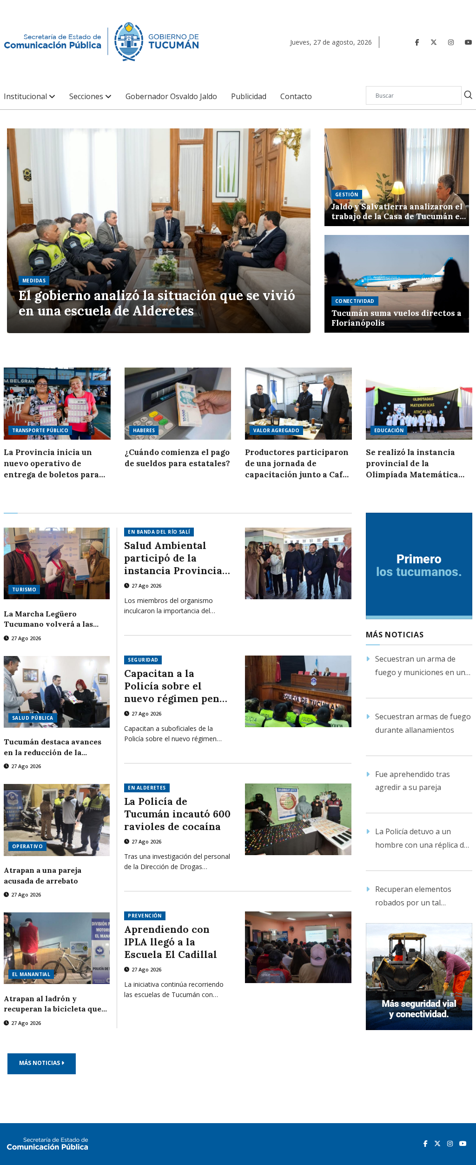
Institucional (26, 96)
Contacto (296, 96)
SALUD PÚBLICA (32, 718)
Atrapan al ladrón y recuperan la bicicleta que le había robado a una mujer (55, 1004)
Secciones (87, 96)
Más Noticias (40, 1063)
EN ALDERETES (146, 787)
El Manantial (31, 974)
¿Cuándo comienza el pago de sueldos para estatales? (177, 458)
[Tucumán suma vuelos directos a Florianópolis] (396, 284)
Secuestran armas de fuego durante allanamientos (423, 723)
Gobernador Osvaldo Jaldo (171, 96)
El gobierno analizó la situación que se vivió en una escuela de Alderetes (157, 303)
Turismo (24, 589)
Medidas (34, 280)
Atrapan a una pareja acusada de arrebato (42, 875)
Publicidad (248, 96)
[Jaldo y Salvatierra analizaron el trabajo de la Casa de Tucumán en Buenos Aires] (396, 177)
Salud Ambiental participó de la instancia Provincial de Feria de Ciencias (175, 558)
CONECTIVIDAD (355, 301)
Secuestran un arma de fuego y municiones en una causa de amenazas (422, 666)
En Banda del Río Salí (159, 532)
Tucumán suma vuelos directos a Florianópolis (396, 318)
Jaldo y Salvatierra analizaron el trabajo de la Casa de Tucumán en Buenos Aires (398, 211)
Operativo (27, 846)
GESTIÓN (346, 194)
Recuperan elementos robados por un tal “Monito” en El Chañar (413, 897)
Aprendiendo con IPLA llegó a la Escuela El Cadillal (170, 942)
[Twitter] (433, 42)
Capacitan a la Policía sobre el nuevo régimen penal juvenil (176, 686)
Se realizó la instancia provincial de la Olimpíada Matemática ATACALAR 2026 (412, 463)
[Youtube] (468, 42)
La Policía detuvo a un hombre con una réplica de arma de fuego (421, 839)
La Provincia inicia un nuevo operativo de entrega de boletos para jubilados (51, 463)
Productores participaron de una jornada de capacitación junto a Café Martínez (297, 463)
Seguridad (143, 659)
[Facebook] (417, 42)
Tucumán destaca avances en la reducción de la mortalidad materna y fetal (54, 747)
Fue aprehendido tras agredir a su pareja (412, 781)
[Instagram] (451, 42)
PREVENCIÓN (144, 915)
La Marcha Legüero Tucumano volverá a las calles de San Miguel (48, 619)
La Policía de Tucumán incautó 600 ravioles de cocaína (177, 814)
